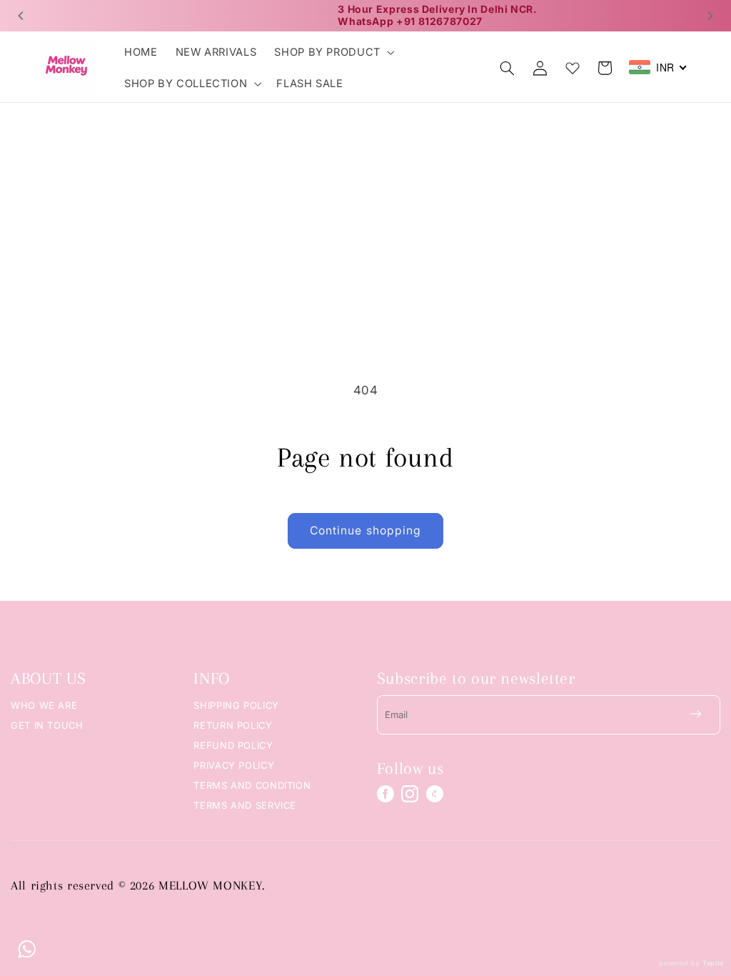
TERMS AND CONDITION (252, 785)
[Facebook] (385, 793)
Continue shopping (365, 530)
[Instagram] (409, 793)
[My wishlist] (572, 65)
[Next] (709, 16)
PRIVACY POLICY (233, 765)
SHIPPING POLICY (235, 705)
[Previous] (21, 16)
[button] (333, 52)
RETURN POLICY (232, 725)
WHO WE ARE (44, 705)
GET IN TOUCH (47, 725)
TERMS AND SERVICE (244, 805)
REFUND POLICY (233, 745)
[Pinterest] (434, 793)
